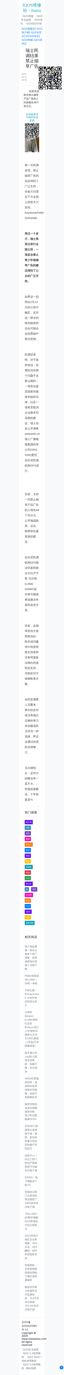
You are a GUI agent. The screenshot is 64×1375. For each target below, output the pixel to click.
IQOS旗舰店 (28, 28)
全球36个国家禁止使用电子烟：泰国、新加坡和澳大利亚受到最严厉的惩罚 (31, 1137)
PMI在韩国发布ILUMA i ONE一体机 (32, 979)
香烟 (28, 856)
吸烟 (28, 839)
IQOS (28, 911)
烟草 (28, 828)
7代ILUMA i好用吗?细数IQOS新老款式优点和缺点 (31, 1221)
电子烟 (29, 822)
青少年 (29, 884)
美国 (28, 833)
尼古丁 (29, 844)
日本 (28, 917)
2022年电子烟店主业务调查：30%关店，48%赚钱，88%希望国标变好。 (31, 1247)
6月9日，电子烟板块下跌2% (31, 1181)
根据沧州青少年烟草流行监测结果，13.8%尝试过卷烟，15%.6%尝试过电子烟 (32, 1298)
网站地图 (31, 1368)
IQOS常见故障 (32, 17)
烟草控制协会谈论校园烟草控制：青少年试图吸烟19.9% (31, 1112)
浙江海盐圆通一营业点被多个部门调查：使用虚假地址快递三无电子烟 (31, 957)
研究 (28, 850)
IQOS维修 (28, 16)
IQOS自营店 (32, 36)
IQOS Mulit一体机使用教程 (32, 1358)
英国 (34, 889)
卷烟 (28, 872)
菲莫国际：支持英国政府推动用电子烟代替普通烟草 (31, 1273)
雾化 (28, 861)
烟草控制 (29, 923)
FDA (28, 906)
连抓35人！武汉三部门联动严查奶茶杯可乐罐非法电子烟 (31, 1163)
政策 (28, 900)
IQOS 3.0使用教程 (31, 1366)
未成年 (29, 867)
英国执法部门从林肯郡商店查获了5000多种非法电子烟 (31, 1199)
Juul (28, 878)
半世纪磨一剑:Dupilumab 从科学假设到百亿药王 (32, 998)
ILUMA (29, 895)
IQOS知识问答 (34, 23)
